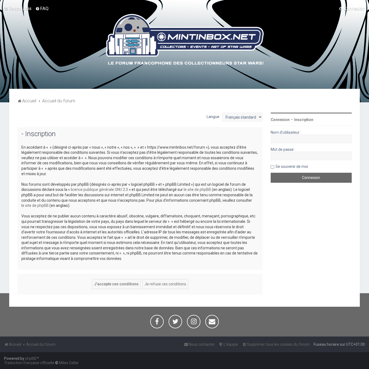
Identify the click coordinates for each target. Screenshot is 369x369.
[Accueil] (184, 40)
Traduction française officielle (29, 363)
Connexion (280, 119)
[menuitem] (42, 8)
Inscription (303, 119)
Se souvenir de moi (292, 166)
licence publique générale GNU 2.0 (99, 189)
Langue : (214, 117)
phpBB (30, 358)
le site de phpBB (197, 189)
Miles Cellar (69, 363)
